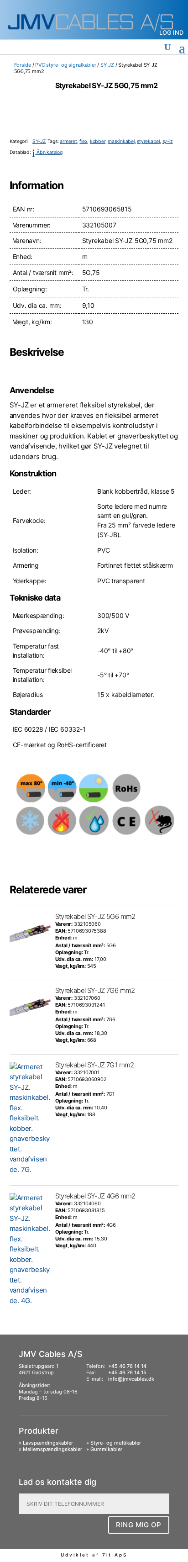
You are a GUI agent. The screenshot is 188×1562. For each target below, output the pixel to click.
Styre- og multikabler (115, 1443)
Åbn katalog (47, 152)
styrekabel (148, 141)
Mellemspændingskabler (52, 1449)
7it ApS (114, 1554)
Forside (22, 65)
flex (83, 141)
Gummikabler (106, 1449)
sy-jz (167, 141)
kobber (97, 141)
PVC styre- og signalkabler (65, 65)
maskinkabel (121, 141)
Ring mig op (139, 1524)
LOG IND (171, 32)
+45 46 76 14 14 (127, 1366)
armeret (68, 141)
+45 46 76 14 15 (127, 1372)
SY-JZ (107, 65)
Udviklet (75, 1554)
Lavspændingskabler (48, 1443)
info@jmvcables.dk (131, 1379)
